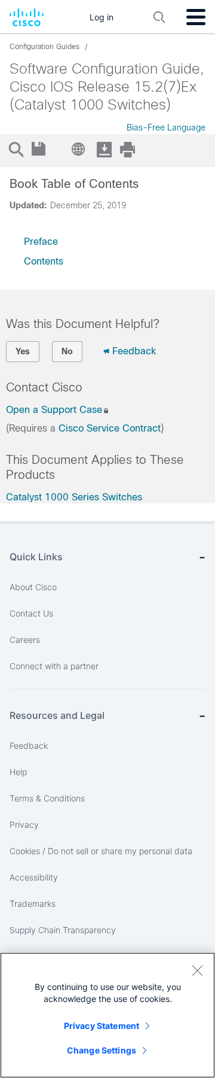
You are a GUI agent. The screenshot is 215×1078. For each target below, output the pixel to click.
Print (127, 149)
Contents (43, 261)
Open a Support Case (54, 410)
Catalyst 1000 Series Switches (74, 497)
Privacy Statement (101, 1026)
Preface (41, 241)
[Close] (197, 970)
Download (104, 149)
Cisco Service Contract (110, 428)
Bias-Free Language (166, 127)
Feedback (134, 351)
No (67, 351)
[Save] (39, 149)
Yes (23, 351)
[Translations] (79, 149)
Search (15, 149)
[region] (107, 1015)
